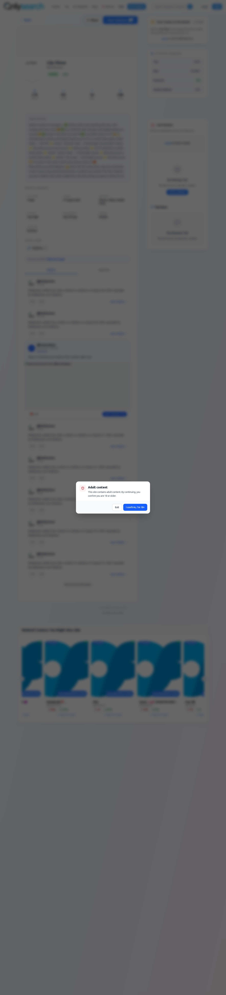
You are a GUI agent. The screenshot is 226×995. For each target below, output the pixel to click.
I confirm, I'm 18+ (135, 507)
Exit (117, 507)
